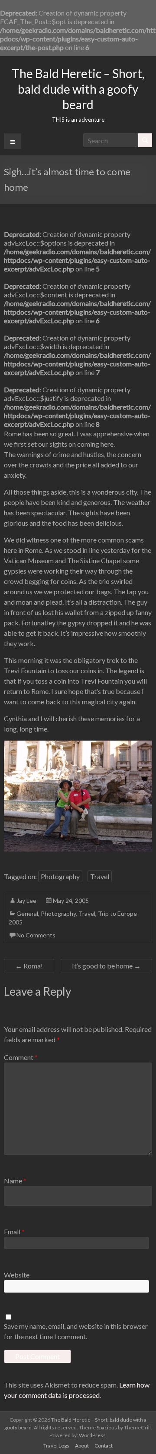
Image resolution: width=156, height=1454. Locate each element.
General (27, 913)
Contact (103, 1445)
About (82, 1445)
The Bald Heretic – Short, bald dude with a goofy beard (78, 89)
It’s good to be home (106, 966)
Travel (99, 876)
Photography (60, 876)
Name (15, 1180)
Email (14, 1231)
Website (16, 1275)
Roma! (29, 966)
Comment (21, 1057)
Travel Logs (56, 1445)
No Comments (35, 935)
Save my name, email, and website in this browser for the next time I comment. (76, 1331)
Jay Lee (26, 900)
